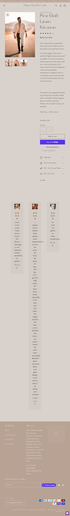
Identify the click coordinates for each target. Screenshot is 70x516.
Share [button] (43, 180)
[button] (4, 5)
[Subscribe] (38, 484)
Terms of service (60, 511)
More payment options (52, 147)
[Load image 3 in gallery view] (23, 63)
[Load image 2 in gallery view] (16, 63)
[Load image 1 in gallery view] (9, 63)
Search (7, 430)
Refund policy (9, 439)
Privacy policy (61, 509)
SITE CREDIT (30, 509)
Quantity (42, 125)
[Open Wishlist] (67, 513)
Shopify (44, 509)
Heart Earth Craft (21, 509)
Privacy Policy (9, 444)
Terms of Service (10, 435)
